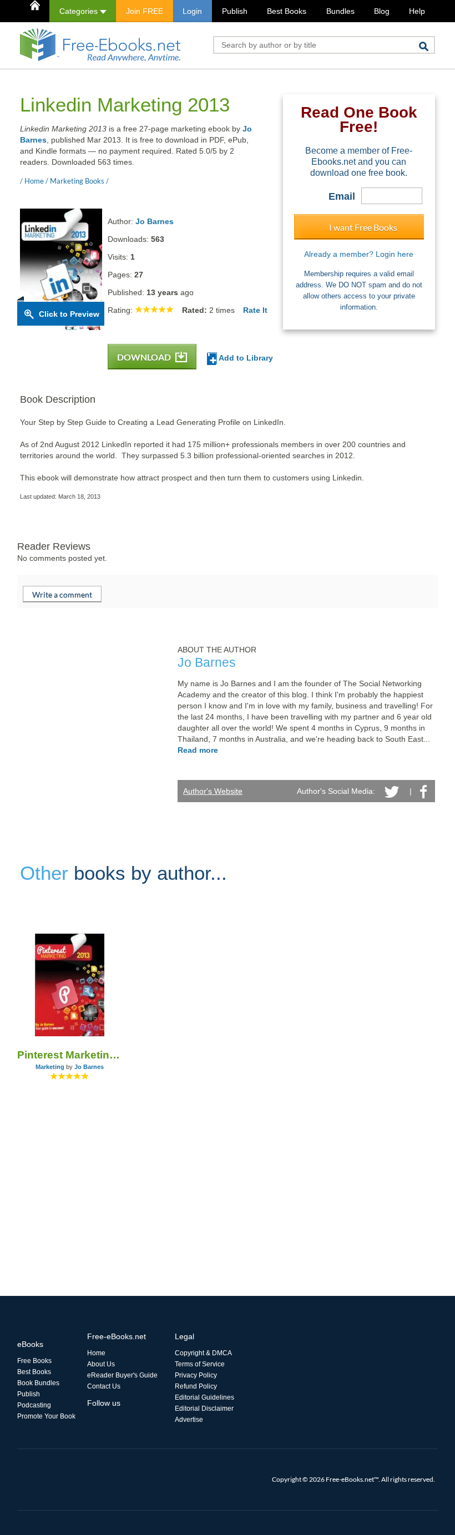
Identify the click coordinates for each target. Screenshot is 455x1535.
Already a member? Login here (358, 254)
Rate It (255, 310)
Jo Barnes (154, 221)
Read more (198, 750)
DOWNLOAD (145, 357)
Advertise (189, 1419)
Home (96, 1353)
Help (417, 11)
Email (341, 196)
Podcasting (34, 1405)
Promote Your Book (46, 1416)
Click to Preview (69, 314)
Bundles (340, 11)
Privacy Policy (196, 1375)
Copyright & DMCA (203, 1353)
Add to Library (245, 357)
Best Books (286, 11)
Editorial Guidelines (204, 1397)
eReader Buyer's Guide (122, 1375)
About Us (101, 1364)
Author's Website (212, 791)
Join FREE (144, 11)
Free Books (34, 1361)
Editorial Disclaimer (204, 1408)
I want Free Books (363, 227)
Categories (79, 11)
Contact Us (103, 1386)
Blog (382, 11)
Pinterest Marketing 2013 (69, 1055)
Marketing (50, 1066)
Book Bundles (38, 1383)
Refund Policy (196, 1386)
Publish (234, 11)
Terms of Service (200, 1364)
